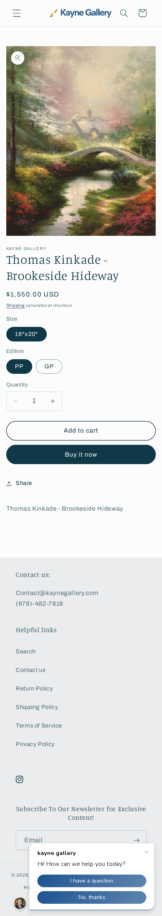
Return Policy (34, 688)
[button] (16, 13)
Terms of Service (39, 725)
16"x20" (26, 334)
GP (49, 366)
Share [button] (24, 483)
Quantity (17, 385)
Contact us (30, 670)
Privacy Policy (35, 744)
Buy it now (81, 454)
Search (26, 651)
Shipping (15, 305)
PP (19, 366)
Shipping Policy (37, 707)
